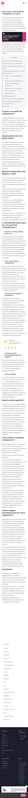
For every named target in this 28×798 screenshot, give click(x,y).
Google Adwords (8, 661)
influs (5, 672)
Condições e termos (5, 766)
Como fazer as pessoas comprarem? (13, 98)
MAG (5, 682)
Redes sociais (7, 702)
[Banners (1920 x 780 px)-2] (14, 33)
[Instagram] (21, 738)
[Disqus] (14, 620)
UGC (5, 712)
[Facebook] (20, 736)
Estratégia (6, 655)
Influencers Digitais (9, 665)
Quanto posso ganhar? (9, 96)
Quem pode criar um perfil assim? (13, 63)
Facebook (6, 658)
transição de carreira (9, 709)
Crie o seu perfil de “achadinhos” (14, 81)
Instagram (6, 675)
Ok (23, 795)
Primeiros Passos (8, 699)
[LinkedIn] (24, 736)
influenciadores (8, 668)
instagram (6, 678)
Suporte (6, 706)
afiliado (5, 648)
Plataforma (7, 695)
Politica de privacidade (5, 762)
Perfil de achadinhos (9, 692)
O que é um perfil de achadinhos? (13, 61)
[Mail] (23, 738)
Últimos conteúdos (9, 716)
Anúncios (6, 651)
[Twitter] (22, 736)
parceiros (6, 689)
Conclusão (6, 106)
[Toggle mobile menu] (23, 3)
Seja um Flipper (9, 93)
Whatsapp (6, 719)
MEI (5, 685)
